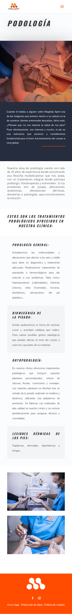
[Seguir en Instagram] (39, 598)
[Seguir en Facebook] (32, 598)
